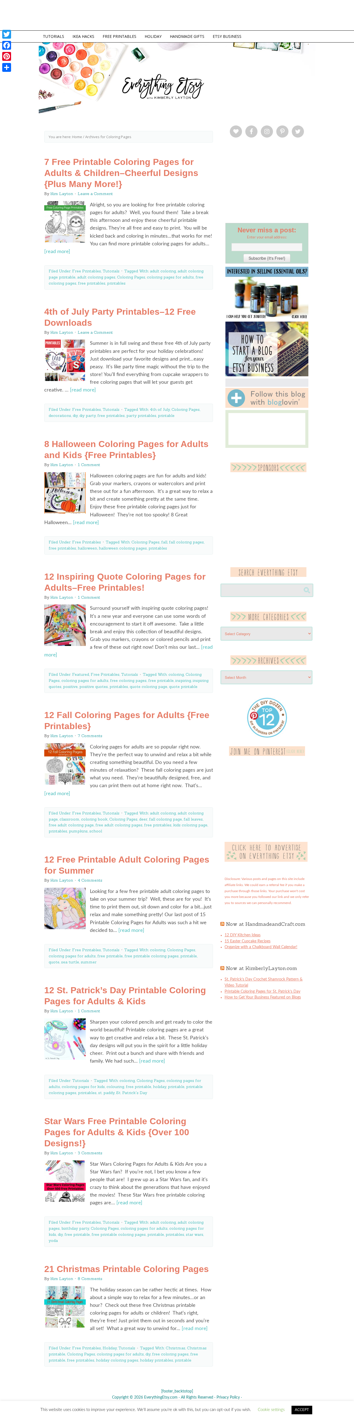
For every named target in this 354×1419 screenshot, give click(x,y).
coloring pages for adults (170, 277)
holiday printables (156, 1360)
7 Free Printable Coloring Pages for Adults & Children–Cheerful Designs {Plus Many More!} (121, 173)
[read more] (57, 251)
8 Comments (90, 1278)
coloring (176, 674)
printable (166, 415)
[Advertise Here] (266, 861)
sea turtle (70, 962)
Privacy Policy (228, 1397)
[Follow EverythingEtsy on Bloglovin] (266, 407)
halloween (87, 548)
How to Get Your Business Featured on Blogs (263, 997)
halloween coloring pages (123, 548)
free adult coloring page (71, 825)
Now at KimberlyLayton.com (261, 968)
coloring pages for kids (83, 1086)
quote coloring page (148, 686)
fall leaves (193, 819)
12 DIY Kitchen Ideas (243, 935)
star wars (194, 1234)
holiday (159, 1086)
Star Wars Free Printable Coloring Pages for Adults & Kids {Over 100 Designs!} (116, 1132)
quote (54, 962)
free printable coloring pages (151, 955)
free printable (161, 680)
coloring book (94, 819)
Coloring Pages (131, 277)
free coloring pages (128, 680)
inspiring (183, 680)
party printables (141, 415)
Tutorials (111, 271)
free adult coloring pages (118, 825)
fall (164, 542)
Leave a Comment (95, 193)
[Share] (6, 67)
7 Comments (90, 735)
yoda (53, 1240)
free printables (91, 283)
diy (75, 415)
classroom (69, 819)
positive (70, 686)
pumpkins (78, 831)
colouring (115, 1086)
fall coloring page (165, 819)
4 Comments (90, 880)
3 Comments (90, 1152)
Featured (80, 674)
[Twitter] (6, 34)
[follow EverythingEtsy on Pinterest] (267, 755)
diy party (87, 415)
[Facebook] (6, 45)
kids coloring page (190, 825)
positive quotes (93, 686)
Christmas (175, 1348)
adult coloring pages (96, 277)
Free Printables (86, 271)
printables (116, 283)
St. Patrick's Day (131, 1092)
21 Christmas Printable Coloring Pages (126, 1269)
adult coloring (163, 271)
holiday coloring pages (117, 1360)
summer (89, 962)
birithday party (75, 1228)
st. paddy (106, 1092)
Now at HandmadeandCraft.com (265, 924)
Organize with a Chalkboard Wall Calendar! (261, 947)
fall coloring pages (186, 542)
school (95, 831)
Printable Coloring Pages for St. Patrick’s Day (262, 992)
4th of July (160, 409)
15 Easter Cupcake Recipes (247, 941)
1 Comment (89, 464)
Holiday (110, 1348)
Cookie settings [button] (271, 1410)
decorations (60, 415)
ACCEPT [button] (302, 1410)
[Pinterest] (6, 56)
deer (143, 819)
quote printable (183, 686)
